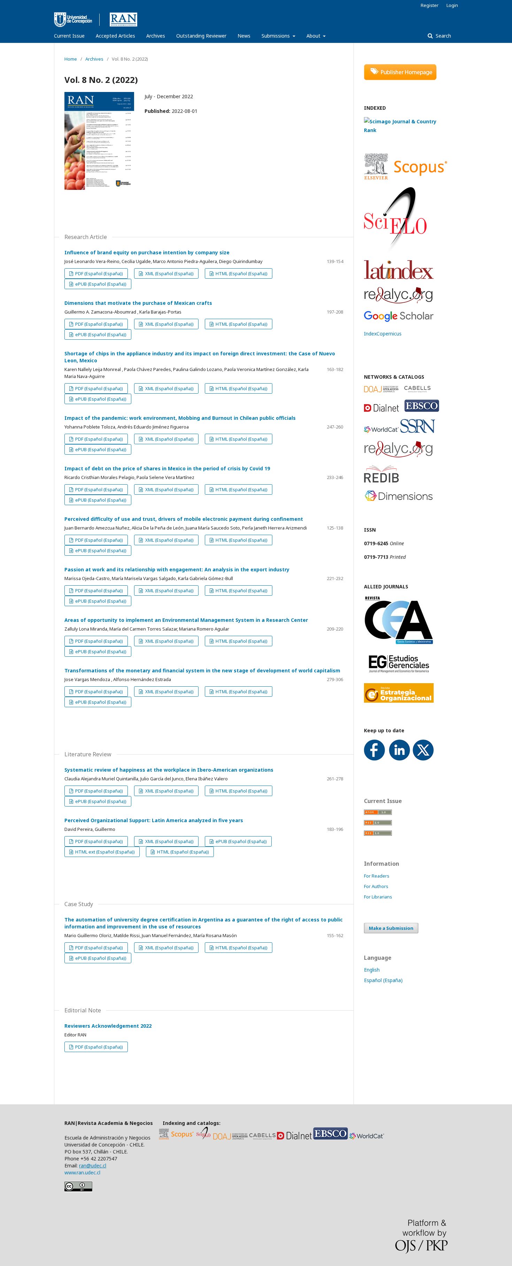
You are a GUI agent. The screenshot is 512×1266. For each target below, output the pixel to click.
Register (430, 5)
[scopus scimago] (406, 130)
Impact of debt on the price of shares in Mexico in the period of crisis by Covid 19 (167, 468)
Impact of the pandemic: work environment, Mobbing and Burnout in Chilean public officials (180, 418)
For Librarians (378, 897)
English (372, 969)
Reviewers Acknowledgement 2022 (108, 1025)
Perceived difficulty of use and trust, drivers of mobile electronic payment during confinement (183, 519)
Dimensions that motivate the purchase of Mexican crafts (138, 303)
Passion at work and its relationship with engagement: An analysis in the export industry (176, 569)
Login (452, 5)
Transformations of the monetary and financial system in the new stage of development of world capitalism (202, 670)
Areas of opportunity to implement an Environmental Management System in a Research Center (186, 620)
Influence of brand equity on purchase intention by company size (147, 252)
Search (442, 35)
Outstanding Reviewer (201, 35)
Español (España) (383, 980)
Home (70, 59)
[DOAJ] (230, 1137)
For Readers (376, 876)
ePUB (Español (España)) (100, 284)
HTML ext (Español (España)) (104, 852)
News (244, 35)
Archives (155, 35)
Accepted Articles (115, 35)
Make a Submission (391, 928)
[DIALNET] (294, 1137)
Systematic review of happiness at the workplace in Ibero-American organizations (168, 769)
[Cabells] (262, 1137)
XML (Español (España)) (169, 273)
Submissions (276, 35)
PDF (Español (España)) (98, 273)
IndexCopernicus (383, 333)
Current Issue (69, 35)
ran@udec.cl (92, 1165)
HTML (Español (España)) (241, 273)
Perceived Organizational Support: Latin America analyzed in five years (153, 820)
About (314, 35)
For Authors (376, 886)
